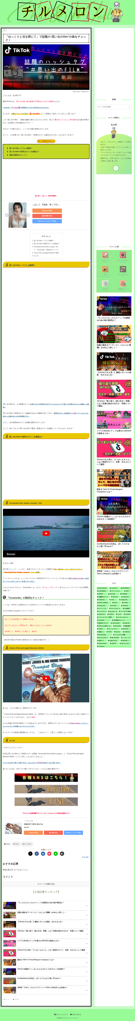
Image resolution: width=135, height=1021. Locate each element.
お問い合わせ (76, 1014)
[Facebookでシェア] (37, 854)
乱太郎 (114, 125)
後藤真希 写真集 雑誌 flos (33, 824)
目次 (43, 236)
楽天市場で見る (47, 216)
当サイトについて (62, 1014)
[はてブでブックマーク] (43, 854)
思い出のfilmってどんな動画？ (44, 240)
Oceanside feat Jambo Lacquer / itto (46, 246)
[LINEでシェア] (56, 854)
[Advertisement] (46, 176)
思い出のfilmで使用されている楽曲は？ (47, 243)
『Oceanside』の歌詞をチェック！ (47, 250)
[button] (62, 854)
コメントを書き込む (46, 884)
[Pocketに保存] (49, 854)
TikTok (8, 844)
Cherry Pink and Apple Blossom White (46, 253)
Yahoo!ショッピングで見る (47, 221)
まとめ (36, 256)
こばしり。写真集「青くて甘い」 (46, 205)
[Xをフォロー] (115, 168)
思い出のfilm (27, 844)
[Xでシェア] (30, 854)
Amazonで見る (47, 210)
